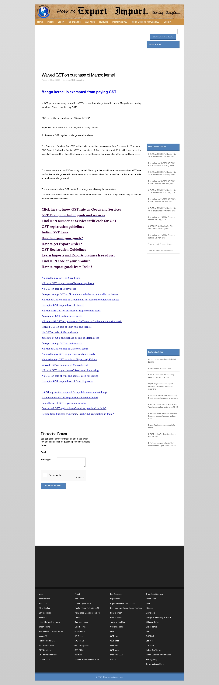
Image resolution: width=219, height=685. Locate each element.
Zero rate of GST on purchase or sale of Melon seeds (70, 337)
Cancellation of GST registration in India (64, 402)
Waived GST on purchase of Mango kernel (65, 364)
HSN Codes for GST (47, 640)
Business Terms (81, 622)
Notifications (79, 631)
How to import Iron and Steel (159, 368)
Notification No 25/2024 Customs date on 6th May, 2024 (161, 218)
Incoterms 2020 (119, 21)
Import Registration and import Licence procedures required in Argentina (161, 386)
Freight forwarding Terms (49, 622)
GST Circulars (45, 650)
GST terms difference (48, 654)
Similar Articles (154, 44)
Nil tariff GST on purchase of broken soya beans (68, 283)
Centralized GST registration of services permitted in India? (74, 408)
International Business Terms (51, 631)
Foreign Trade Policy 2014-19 (158, 617)
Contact (167, 21)
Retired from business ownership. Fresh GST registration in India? (78, 413)
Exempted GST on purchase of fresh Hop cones (67, 381)
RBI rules (103, 21)
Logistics (149, 640)
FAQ (148, 603)
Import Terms (44, 626)
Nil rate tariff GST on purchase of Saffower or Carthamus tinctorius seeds (82, 321)
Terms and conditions (155, 664)
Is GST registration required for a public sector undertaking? (74, 392)
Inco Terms (79, 598)
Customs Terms (116, 626)
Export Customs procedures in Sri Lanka (161, 426)
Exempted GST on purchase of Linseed (63, 305)
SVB (147, 631)
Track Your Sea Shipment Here (160, 250)
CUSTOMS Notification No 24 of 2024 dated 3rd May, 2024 (161, 227)
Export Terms (80, 626)
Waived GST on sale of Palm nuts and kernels (66, 326)
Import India (151, 598)
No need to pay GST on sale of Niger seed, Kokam (69, 359)
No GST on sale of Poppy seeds (59, 288)
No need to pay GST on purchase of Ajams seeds (68, 353)
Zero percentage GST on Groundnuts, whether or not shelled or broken (80, 294)
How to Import (116, 612)
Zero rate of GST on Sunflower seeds (62, 315)
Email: (44, 452)
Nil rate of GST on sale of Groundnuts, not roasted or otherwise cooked (80, 299)
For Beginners (116, 594)
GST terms (114, 650)
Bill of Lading (75, 21)
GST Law (114, 636)
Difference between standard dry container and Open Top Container (162, 444)
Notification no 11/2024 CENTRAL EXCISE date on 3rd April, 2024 (162, 200)
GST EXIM (78, 650)
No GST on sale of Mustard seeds (60, 332)
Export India (115, 598)
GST (112, 631)
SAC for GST (80, 640)
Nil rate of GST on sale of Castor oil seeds (65, 348)
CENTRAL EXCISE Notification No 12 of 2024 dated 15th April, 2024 (162, 191)
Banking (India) (45, 612)
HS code (149, 608)
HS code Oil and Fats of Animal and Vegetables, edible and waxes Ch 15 (163, 405)
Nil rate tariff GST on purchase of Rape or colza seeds (71, 310)
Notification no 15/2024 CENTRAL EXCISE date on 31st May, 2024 (162, 164)
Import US (43, 603)
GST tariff (114, 645)
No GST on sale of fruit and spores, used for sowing (70, 375)
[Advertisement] (91, 48)
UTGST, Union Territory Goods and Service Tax (162, 435)
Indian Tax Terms (153, 650)
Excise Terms (151, 626)
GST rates (90, 21)
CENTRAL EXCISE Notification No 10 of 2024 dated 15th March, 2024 (162, 209)
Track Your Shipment (154, 594)
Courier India (44, 659)
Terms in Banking (117, 622)
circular (113, 659)
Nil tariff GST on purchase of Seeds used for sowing (70, 370)
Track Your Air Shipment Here (160, 244)
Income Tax (43, 617)
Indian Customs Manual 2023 (145, 21)
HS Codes (78, 636)
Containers (150, 612)
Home (40, 21)
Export (61, 21)
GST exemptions (77, 80)
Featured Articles (155, 352)
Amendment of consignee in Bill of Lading (162, 360)
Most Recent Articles (157, 146)
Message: (46, 459)
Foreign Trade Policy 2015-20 (86, 608)
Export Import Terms (82, 603)
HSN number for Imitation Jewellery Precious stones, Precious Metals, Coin (162, 416)
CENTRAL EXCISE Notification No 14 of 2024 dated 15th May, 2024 (162, 173)
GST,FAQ (150, 636)
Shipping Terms (152, 622)
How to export (116, 617)
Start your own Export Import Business (126, 608)
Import (50, 21)
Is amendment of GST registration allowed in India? (70, 397)
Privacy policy (151, 659)
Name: (44, 445)
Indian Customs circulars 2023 (158, 654)
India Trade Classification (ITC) (87, 612)
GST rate (150, 645)
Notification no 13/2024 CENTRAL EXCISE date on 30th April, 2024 (162, 182)
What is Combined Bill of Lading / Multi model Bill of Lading (161, 375)
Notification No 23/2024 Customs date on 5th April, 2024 (161, 236)
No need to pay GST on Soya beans (61, 277)
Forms (77, 617)
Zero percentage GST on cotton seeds (62, 343)
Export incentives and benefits (122, 603)
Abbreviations (44, 598)
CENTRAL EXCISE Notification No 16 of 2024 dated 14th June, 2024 (162, 155)
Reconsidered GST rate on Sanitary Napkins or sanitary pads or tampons (163, 396)
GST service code (46, 645)
